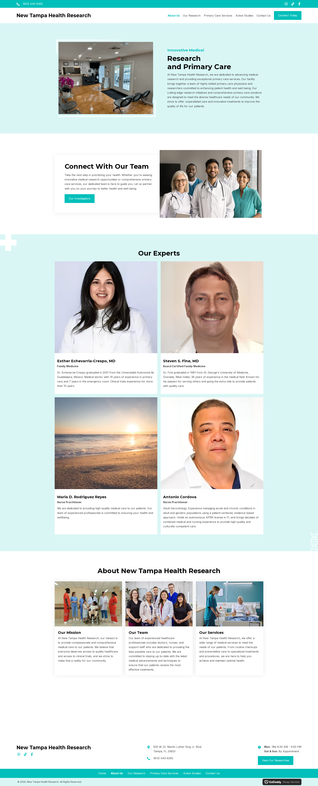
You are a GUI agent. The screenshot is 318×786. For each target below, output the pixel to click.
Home (102, 773)
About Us (117, 773)
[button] (286, 4)
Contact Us (213, 773)
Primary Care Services (164, 773)
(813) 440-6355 (33, 3)
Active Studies (192, 773)
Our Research (136, 773)
